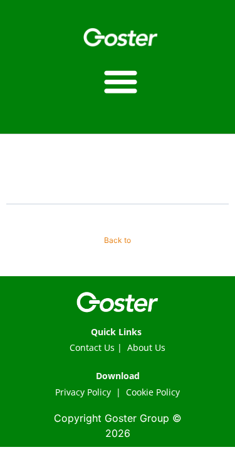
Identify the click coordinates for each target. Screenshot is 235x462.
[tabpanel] (117, 185)
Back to (117, 240)
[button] (121, 82)
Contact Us (92, 347)
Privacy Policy (83, 392)
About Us (146, 347)
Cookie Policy (153, 392)
